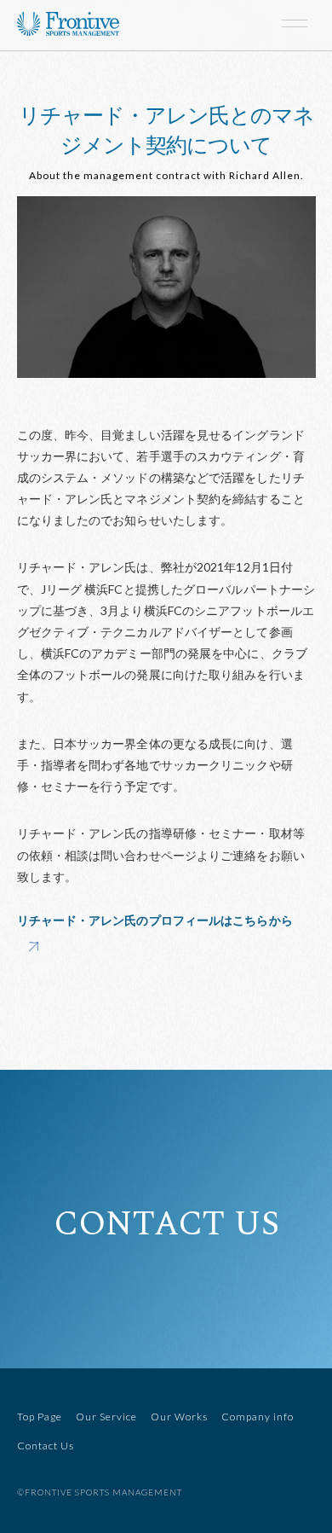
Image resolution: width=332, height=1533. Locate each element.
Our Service (106, 1416)
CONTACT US (166, 1225)
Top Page (39, 1416)
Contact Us (45, 1445)
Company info (257, 1416)
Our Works (179, 1416)
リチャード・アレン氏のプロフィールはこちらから (155, 920)
